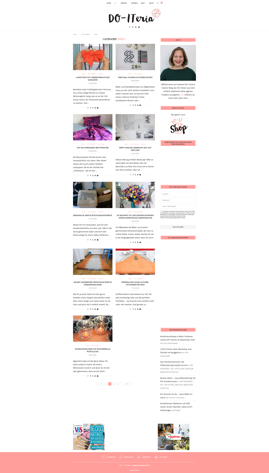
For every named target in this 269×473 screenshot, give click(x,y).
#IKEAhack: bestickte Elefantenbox (92, 215)
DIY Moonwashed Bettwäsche (93, 147)
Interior (134, 3)
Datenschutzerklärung (166, 217)
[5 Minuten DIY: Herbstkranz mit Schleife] (92, 57)
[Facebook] (129, 27)
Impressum (136, 465)
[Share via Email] (97, 108)
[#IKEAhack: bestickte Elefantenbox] (92, 195)
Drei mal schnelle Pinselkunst (135, 77)
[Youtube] (139, 27)
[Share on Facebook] (90, 108)
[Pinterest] (135, 27)
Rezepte (124, 3)
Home (109, 3)
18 (126, 384)
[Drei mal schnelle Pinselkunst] (135, 57)
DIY (115, 3)
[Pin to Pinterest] (95, 108)
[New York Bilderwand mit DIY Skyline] (135, 127)
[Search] (158, 3)
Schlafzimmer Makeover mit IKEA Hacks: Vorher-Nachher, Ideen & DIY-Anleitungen (176, 406)
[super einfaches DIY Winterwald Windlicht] (92, 328)
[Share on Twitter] (93, 108)
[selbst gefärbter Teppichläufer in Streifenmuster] (92, 262)
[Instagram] (132, 27)
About (151, 3)
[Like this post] (88, 108)
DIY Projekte (86, 34)
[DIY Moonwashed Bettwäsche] (92, 127)
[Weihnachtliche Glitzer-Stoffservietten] (135, 262)
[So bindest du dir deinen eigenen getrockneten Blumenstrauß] (135, 195)
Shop (142, 3)
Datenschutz (145, 465)
